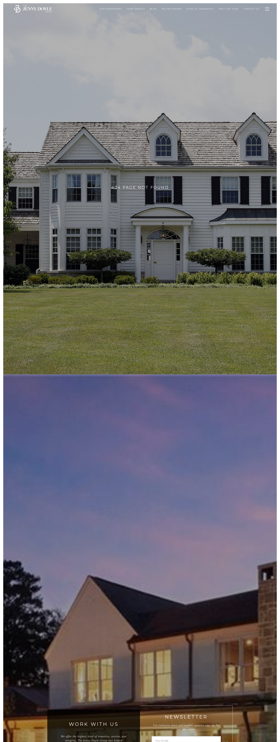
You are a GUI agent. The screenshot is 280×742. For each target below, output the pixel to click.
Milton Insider (172, 9)
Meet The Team (229, 9)
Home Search (136, 9)
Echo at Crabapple (200, 9)
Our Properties (110, 9)
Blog (153, 9)
